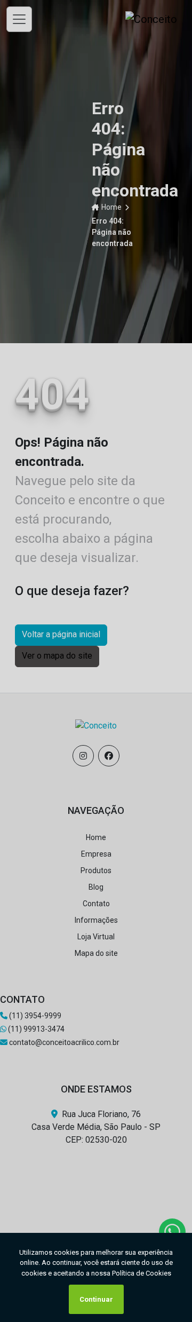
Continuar (96, 1299)
